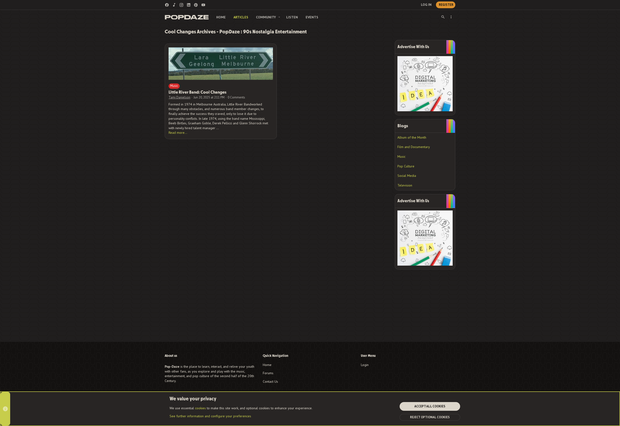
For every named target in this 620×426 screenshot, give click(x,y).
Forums (268, 373)
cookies (200, 408)
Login (365, 365)
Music (174, 86)
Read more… (178, 132)
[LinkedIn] (188, 5)
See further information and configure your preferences (210, 416)
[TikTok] (174, 5)
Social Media (406, 175)
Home (267, 365)
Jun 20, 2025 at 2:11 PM (209, 97)
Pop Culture (405, 166)
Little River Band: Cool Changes (197, 92)
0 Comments (236, 97)
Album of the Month (411, 137)
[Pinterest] (196, 5)
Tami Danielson (179, 97)
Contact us (270, 381)
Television (404, 185)
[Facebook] (167, 5)
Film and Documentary (413, 147)
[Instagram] (181, 5)
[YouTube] (203, 5)
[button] (279, 17)
